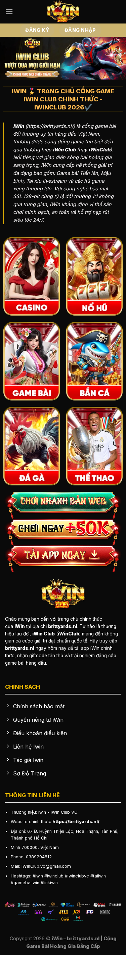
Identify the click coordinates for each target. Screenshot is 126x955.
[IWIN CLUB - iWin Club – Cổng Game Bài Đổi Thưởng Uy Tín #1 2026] (63, 11)
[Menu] (9, 11)
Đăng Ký (37, 30)
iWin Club (60, 812)
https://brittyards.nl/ (75, 821)
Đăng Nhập (80, 30)
